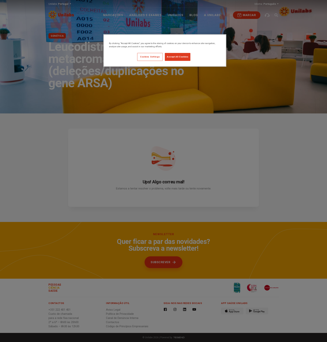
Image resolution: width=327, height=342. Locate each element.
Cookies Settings (150, 56)
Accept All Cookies (177, 56)
